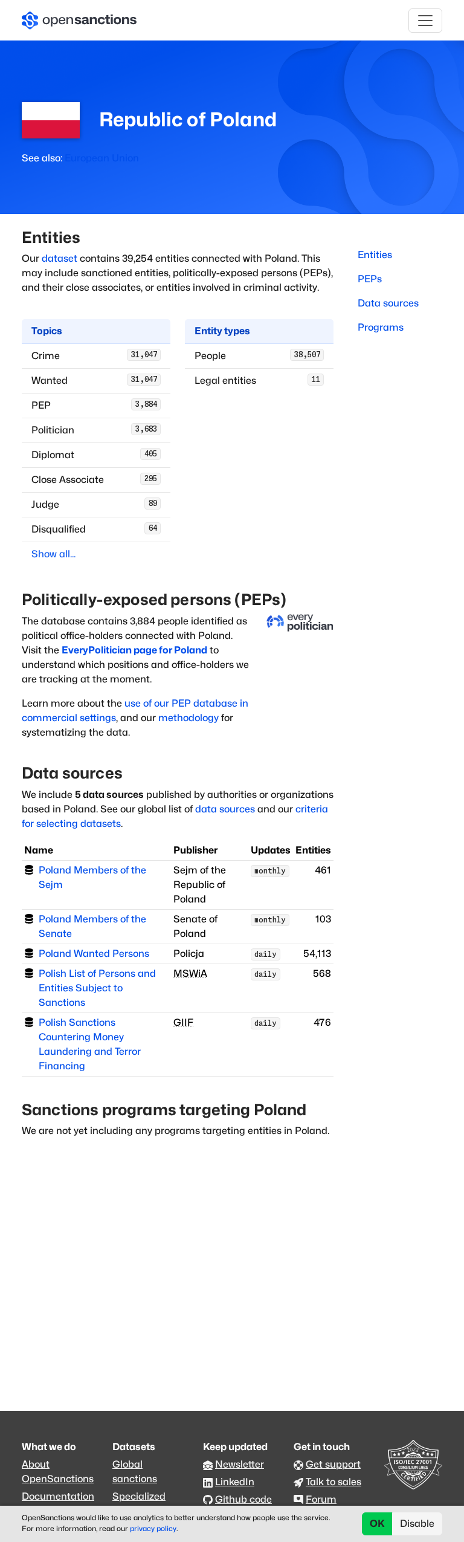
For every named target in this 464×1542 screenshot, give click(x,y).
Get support (333, 1464)
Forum (321, 1499)
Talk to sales (333, 1482)
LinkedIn (234, 1482)
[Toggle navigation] (425, 20)
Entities (375, 255)
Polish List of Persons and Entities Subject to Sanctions (97, 988)
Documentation (58, 1496)
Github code (243, 1499)
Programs (381, 327)
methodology (188, 718)
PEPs (370, 279)
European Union (102, 158)
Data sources (388, 303)
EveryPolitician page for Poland (134, 650)
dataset (59, 258)
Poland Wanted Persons (94, 953)
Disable (417, 1523)
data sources (225, 809)
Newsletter (239, 1464)
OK (377, 1523)
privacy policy (153, 1528)
